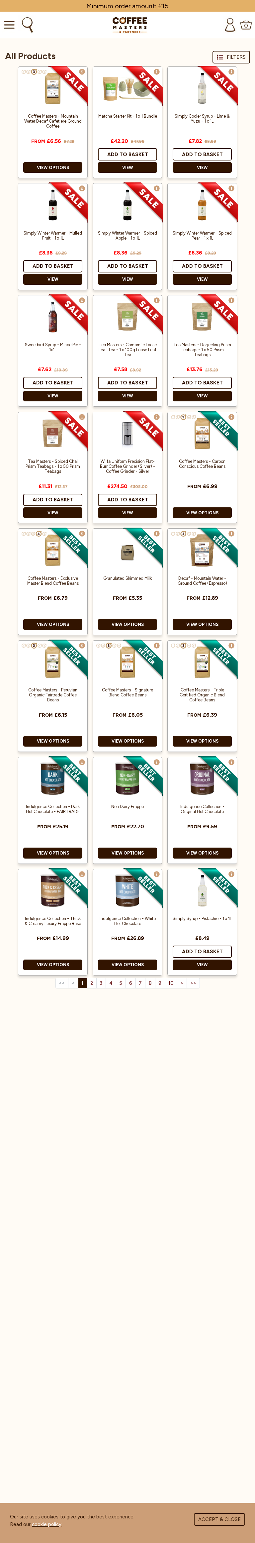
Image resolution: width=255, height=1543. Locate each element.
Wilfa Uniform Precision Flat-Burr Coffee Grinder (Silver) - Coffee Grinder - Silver (127, 466)
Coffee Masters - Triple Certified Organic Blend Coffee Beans (202, 694)
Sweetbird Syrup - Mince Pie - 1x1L (53, 347)
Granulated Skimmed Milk (127, 578)
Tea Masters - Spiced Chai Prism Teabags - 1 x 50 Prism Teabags (53, 466)
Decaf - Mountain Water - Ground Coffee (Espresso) (202, 581)
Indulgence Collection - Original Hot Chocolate (202, 809)
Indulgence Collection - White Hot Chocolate (128, 921)
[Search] (27, 25)
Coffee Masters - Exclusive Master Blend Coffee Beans (53, 581)
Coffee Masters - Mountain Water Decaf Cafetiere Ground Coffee (53, 121)
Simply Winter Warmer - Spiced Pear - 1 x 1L (202, 236)
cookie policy (46, 1524)
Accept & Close (219, 1519)
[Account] (230, 25)
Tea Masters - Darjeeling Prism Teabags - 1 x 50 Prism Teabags (202, 349)
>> (193, 983)
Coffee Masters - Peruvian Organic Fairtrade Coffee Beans (52, 694)
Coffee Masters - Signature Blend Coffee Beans (127, 692)
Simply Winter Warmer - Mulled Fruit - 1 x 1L (53, 236)
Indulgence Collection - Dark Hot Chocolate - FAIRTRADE (53, 809)
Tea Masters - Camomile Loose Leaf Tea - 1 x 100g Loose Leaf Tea (128, 349)
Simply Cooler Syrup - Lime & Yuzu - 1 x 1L (202, 119)
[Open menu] (8, 25)
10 (171, 983)
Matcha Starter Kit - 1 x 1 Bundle (127, 116)
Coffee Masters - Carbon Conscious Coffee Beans (202, 464)
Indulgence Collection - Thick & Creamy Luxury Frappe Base (53, 921)
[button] (82, 71)
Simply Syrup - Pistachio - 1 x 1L (202, 918)
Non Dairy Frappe (127, 806)
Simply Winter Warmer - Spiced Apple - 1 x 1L (127, 236)
